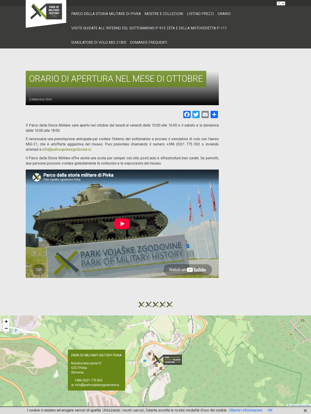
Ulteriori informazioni (245, 410)
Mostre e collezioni (164, 14)
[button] (169, 359)
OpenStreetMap (304, 405)
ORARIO (224, 14)
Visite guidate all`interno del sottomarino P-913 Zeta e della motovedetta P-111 (149, 28)
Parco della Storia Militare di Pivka (106, 14)
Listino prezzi (200, 14)
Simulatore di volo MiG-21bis (98, 42)
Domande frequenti (148, 42)
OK (270, 410)
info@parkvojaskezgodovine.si (97, 385)
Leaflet (292, 405)
